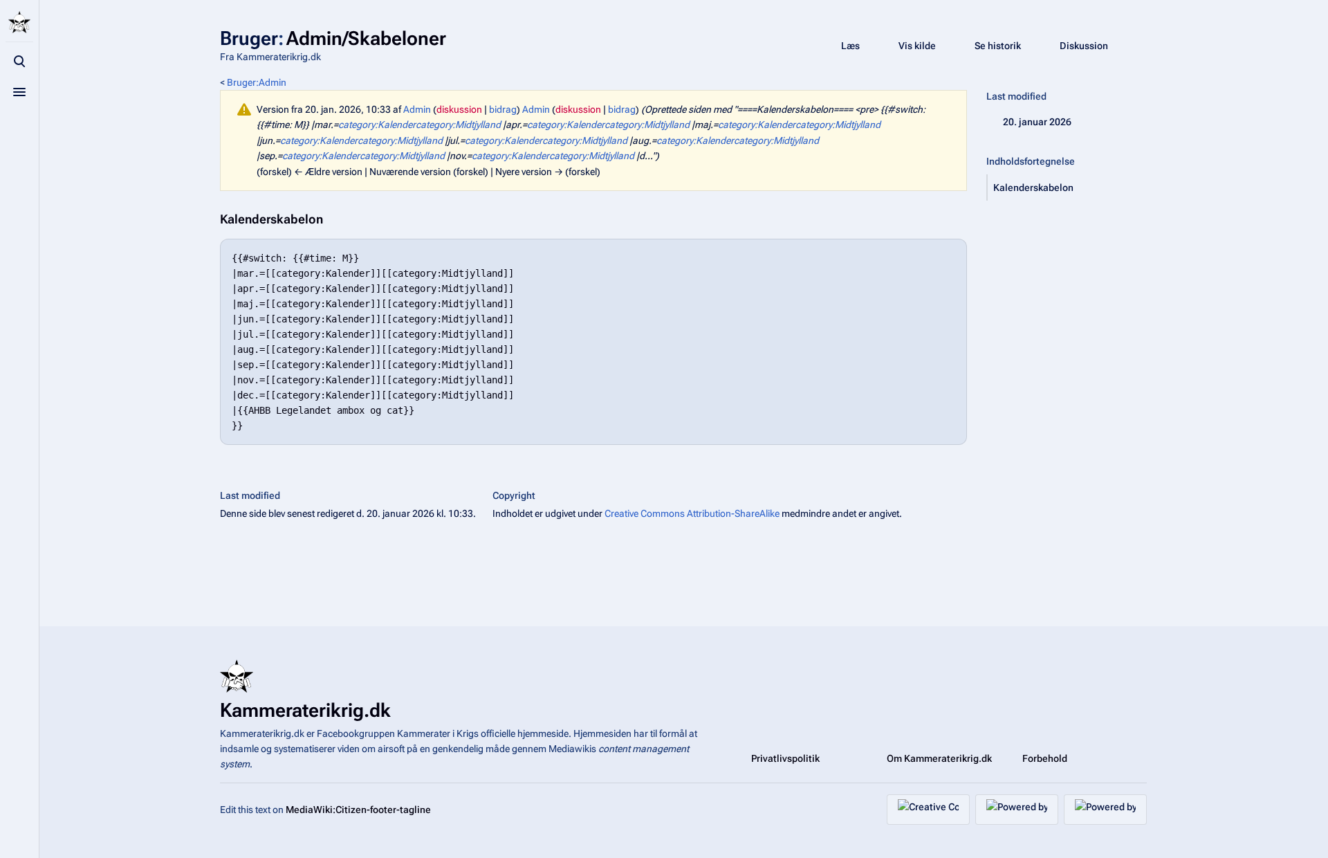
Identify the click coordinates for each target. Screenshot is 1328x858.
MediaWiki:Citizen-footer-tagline (358, 809)
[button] (1067, 187)
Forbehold (1044, 758)
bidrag (503, 109)
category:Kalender (377, 124)
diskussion (459, 109)
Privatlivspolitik (785, 758)
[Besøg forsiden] (19, 22)
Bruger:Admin (256, 82)
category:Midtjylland (458, 124)
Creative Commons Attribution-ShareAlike (692, 513)
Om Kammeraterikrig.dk (939, 758)
